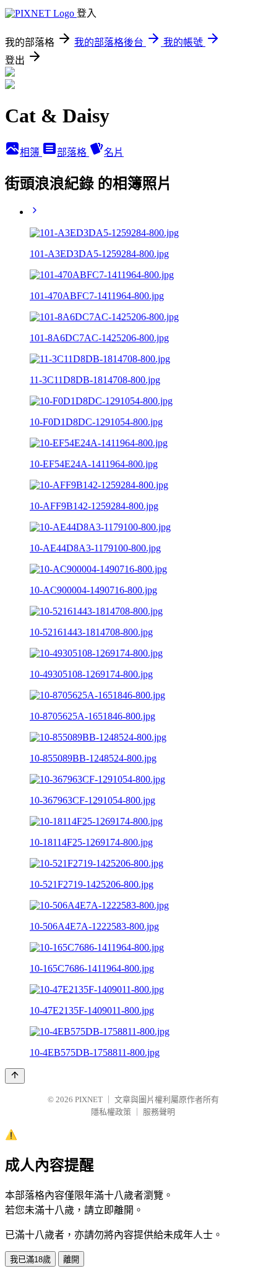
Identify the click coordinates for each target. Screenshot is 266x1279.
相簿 (31, 152)
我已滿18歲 (30, 1259)
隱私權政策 (111, 1111)
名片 (114, 152)
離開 (71, 1259)
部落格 (73, 152)
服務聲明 (159, 1111)
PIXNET (89, 1099)
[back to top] (15, 1076)
